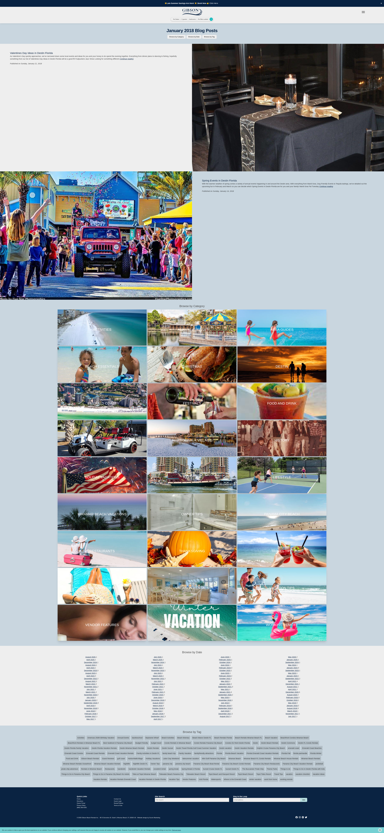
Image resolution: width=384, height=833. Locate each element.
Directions (80, 801)
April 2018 (225, 711)
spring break (174, 769)
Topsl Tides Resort (263, 774)
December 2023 (90, 671)
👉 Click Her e (192, 3)
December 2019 (158, 700)
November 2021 (90, 687)
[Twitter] (306, 817)
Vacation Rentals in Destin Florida (152, 779)
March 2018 (292, 711)
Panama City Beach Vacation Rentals (298, 764)
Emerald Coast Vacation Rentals (121, 753)
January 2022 (225, 684)
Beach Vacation (271, 738)
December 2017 (225, 714)
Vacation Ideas (318, 774)
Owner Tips (155, 764)
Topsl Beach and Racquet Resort (221, 774)
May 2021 (225, 689)
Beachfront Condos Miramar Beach (294, 738)
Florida (219, 753)
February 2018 (91, 714)
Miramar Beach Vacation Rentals (107, 764)
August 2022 (90, 681)
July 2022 (158, 681)
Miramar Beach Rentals (310, 759)
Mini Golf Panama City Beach (214, 759)
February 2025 (225, 660)
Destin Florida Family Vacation (76, 748)
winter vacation (255, 779)
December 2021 (292, 684)
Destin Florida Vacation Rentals (104, 748)
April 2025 (90, 660)
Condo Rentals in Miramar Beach (177, 743)
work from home (270, 779)
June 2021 (158, 689)
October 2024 (225, 662)
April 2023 (90, 676)
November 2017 (292, 714)
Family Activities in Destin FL (148, 753)
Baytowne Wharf (152, 738)
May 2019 (292, 703)
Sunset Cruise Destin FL (212, 769)
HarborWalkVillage (135, 759)
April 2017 (158, 719)
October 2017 (90, 716)
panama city (167, 764)
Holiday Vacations (153, 759)
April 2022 (292, 681)
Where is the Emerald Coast (235, 779)
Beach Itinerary (183, 738)
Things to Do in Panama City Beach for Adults (111, 774)
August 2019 (158, 703)
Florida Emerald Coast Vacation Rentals (262, 753)
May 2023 (292, 673)
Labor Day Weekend (171, 759)
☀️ (196, 3)
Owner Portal (81, 803)
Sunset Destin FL (232, 769)
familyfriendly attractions (204, 753)
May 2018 (158, 711)
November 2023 (158, 671)
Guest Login (118, 801)
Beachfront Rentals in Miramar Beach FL (84, 743)
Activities (80, 738)
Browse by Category (176, 37)
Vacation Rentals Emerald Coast (123, 779)
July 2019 (225, 703)
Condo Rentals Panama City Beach (208, 743)
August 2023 (90, 673)
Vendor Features (189, 779)
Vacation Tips (174, 779)
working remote (286, 779)
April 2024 (90, 668)
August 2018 (292, 708)
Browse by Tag (209, 37)
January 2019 (292, 706)
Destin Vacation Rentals (244, 748)
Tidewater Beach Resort (196, 774)
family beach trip (169, 753)
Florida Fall (286, 753)
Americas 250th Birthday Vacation (100, 738)
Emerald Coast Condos (74, 753)
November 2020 (90, 695)
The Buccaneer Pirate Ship (253, 769)
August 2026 (90, 657)
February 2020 (292, 698)
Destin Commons (288, 743)
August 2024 (90, 665)
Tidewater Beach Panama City (171, 774)
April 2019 (90, 706)
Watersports (216, 779)
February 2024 (225, 668)
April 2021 (292, 689)
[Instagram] (300, 817)
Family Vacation (185, 753)
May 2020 (225, 698)
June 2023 (225, 673)
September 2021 (225, 687)
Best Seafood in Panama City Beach (117, 743)
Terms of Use (118, 805)
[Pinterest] (303, 817)
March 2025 (158, 660)
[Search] (227, 800)
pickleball (319, 764)
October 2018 (158, 708)
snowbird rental (160, 769)
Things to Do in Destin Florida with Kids (309, 769)
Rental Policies (118, 803)
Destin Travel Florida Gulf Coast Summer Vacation (196, 748)
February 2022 (158, 684)
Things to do (285, 769)
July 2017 (292, 716)
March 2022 (91, 684)
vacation (289, 774)
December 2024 (90, 662)
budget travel (156, 743)
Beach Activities (168, 738)
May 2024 (292, 665)
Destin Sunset (167, 748)
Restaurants (109, 769)
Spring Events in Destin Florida (219, 180)
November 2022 (158, 679)
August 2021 (292, 687)
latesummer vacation (190, 759)
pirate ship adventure (69, 769)
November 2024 (158, 662)
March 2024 (158, 668)
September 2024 (292, 662)
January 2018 (158, 714)
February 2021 (158, 692)
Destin (255, 743)
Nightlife (126, 764)
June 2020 (158, 698)
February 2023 (225, 676)
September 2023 (292, 671)
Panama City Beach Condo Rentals (236, 764)
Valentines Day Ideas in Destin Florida (31, 53)
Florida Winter (315, 753)
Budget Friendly (141, 743)
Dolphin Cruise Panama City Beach (271, 748)
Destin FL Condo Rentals (308, 743)
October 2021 (158, 687)
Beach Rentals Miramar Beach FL (248, 738)
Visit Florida (203, 779)
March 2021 (91, 692)
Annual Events (123, 738)
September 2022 (292, 679)
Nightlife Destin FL (140, 764)
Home (79, 799)
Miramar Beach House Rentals (286, 759)
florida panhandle (300, 753)
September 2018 (225, 708)
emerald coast (293, 748)
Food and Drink (72, 759)
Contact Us (117, 799)
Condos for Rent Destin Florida (237, 743)
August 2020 (292, 695)
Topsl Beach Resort (245, 774)
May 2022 (225, 681)
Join (303, 800)
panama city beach (182, 764)
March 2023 (158, 676)
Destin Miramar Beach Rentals (132, 748)
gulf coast (121, 759)
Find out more (176, 830)
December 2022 (90, 679)
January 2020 (90, 700)
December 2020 (292, 692)
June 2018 (90, 711)
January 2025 (292, 660)
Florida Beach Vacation (234, 753)
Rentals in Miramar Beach (91, 769)
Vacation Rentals (100, 779)
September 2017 (158, 716)
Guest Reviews (108, 759)
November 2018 (90, 708)
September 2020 (225, 695)
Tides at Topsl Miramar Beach (144, 774)
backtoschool (137, 738)
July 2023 (158, 673)
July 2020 (91, 698)
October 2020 (158, 695)
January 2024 (292, 668)
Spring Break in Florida (191, 769)
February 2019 (225, 706)
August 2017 (225, 716)
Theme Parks (272, 769)
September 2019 (91, 703)
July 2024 (158, 665)
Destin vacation (225, 748)
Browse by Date (194, 37)
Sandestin (122, 769)
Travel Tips (278, 774)
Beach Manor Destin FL (201, 738)
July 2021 (91, 689)
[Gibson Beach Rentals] (192, 12)
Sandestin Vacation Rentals (139, 769)
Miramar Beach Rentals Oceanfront (77, 764)
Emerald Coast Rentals (95, 753)
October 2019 (292, 700)
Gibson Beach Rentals (90, 759)
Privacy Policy (81, 805)
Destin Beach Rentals (269, 743)
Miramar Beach (234, 759)
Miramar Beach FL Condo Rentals (257, 759)
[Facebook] (297, 817)
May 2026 (292, 657)
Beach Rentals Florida (223, 738)
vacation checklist (303, 774)
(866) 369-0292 (82, 807)
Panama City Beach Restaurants (267, 764)
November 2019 (225, 700)
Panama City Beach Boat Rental (206, 764)
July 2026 (158, 657)
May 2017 (90, 719)
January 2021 (225, 692)
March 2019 (158, 706)
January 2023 (292, 676)
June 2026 (225, 657)
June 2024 (225, 665)
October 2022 (225, 679)
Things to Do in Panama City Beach (75, 774)
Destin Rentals (153, 748)
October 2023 (225, 671)
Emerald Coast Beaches (312, 748)
